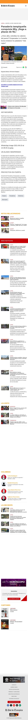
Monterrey (20, 195)
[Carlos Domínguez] (4, 477)
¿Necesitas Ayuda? (14, 702)
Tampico (4, 195)
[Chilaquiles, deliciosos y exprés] (5, 230)
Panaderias (12, 195)
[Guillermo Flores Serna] (4, 498)
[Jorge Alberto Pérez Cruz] (4, 491)
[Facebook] (8, 705)
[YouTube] (14, 705)
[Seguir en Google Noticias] (26, 67)
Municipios (4, 199)
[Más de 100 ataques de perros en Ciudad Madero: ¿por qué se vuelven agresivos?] (5, 392)
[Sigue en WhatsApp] (23, 67)
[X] (11, 705)
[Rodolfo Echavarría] (4, 484)
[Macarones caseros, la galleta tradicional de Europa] (5, 218)
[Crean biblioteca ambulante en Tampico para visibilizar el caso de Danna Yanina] (5, 346)
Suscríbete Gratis (14, 598)
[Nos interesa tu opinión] (14, 680)
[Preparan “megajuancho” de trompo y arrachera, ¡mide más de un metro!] (5, 224)
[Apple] (17, 705)
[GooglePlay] (20, 705)
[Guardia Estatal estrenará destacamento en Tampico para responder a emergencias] (5, 297)
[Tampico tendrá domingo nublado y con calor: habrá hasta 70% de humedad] (5, 330)
